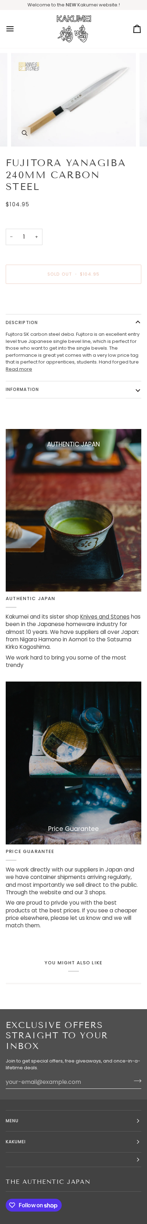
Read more (19, 369)
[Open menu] (16, 29)
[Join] (135, 1081)
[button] (73, 1160)
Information (22, 389)
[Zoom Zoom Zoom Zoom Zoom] (73, 100)
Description (22, 322)
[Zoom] (24, 133)
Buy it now (73, 299)
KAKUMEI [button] (16, 1142)
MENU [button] (12, 1121)
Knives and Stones (105, 616)
